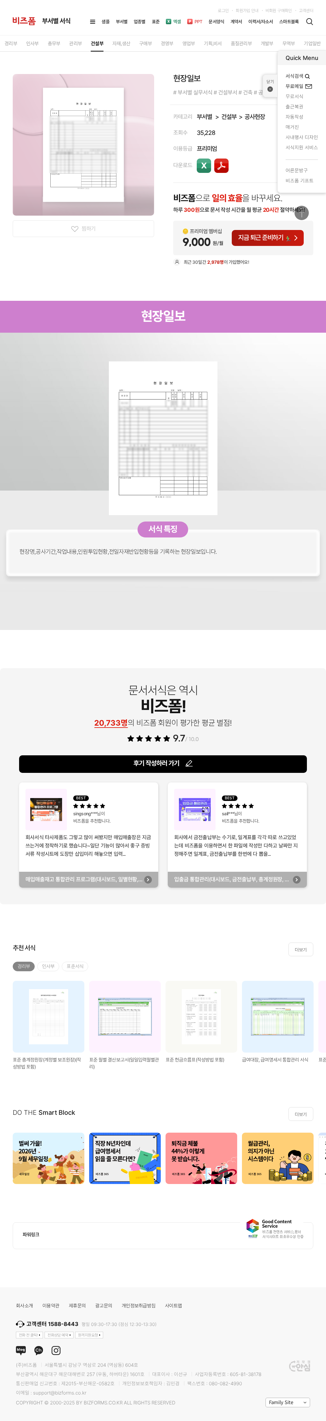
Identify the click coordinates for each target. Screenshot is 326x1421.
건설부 (228, 117)
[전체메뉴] (92, 22)
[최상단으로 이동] (301, 213)
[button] (318, 1158)
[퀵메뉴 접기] (270, 86)
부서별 (204, 117)
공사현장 (254, 117)
